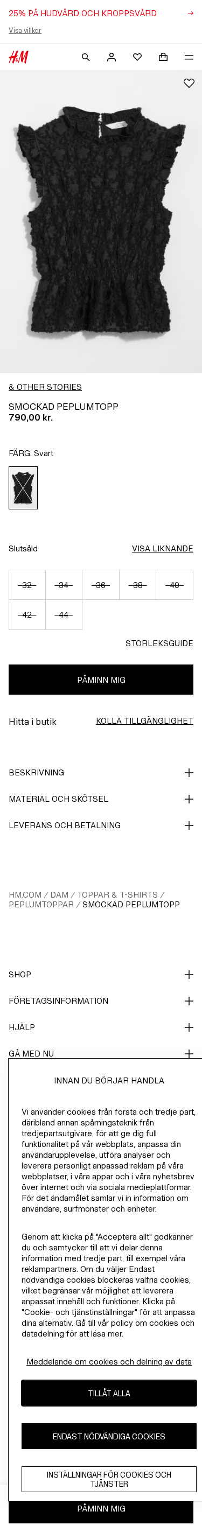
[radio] (23, 488)
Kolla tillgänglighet (144, 720)
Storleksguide (159, 643)
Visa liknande (162, 548)
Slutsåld (23, 548)
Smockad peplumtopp (131, 904)
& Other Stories (45, 386)
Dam (59, 894)
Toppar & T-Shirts (117, 894)
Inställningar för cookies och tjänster (109, 1479)
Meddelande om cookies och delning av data (109, 1361)
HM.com (25, 894)
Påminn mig (101, 679)
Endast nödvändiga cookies (109, 1436)
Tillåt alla (109, 1393)
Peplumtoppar (41, 904)
